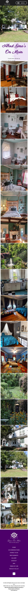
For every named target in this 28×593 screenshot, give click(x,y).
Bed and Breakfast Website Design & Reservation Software (14, 588)
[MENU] (18, 3)
